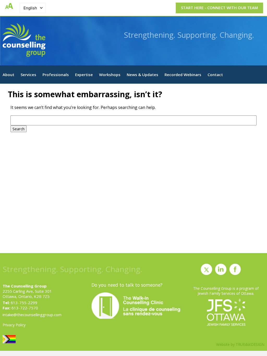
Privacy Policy (14, 324)
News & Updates (142, 74)
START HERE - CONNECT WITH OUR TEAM (219, 7)
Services (28, 74)
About (8, 74)
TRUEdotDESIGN (250, 344)
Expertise (84, 74)
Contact (215, 74)
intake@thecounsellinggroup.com (32, 314)
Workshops (109, 74)
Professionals (56, 74)
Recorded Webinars (183, 74)
